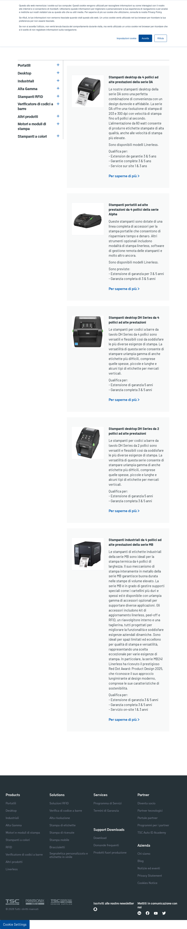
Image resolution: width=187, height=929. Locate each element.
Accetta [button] (145, 38)
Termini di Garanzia (106, 810)
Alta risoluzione (59, 818)
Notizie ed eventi (149, 868)
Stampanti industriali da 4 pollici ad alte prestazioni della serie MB (135, 542)
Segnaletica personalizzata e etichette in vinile (68, 855)
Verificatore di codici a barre (35, 107)
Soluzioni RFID (59, 803)
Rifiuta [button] (160, 38)
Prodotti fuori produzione (110, 852)
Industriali (26, 81)
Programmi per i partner (153, 825)
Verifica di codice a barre (65, 810)
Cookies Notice (147, 883)
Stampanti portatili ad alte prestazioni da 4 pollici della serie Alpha (134, 209)
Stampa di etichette (62, 825)
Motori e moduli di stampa (32, 126)
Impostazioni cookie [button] (126, 38)
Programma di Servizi (108, 803)
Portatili (24, 65)
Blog (141, 861)
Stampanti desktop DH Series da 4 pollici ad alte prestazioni (134, 319)
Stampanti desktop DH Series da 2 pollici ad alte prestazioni (134, 431)
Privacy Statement (150, 875)
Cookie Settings (14, 924)
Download (100, 838)
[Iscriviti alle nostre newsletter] (95, 909)
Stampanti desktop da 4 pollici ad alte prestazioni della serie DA (133, 79)
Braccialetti (57, 847)
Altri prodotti (28, 117)
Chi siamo (144, 853)
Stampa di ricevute (61, 832)
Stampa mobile (59, 840)
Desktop (24, 73)
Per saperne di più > (124, 176)
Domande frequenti (106, 845)
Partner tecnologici (150, 810)
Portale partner (148, 818)
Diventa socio (146, 803)
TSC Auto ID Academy (152, 832)
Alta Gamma (27, 89)
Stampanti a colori (32, 136)
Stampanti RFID (30, 97)
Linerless (12, 869)
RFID (9, 847)
